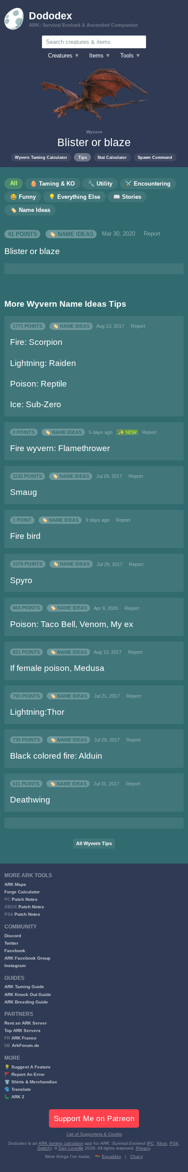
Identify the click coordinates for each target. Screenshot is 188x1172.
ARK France (24, 1038)
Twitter (11, 943)
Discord (12, 935)
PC (151, 1143)
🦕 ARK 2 (14, 1096)
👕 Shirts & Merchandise (30, 1081)
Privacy (143, 1148)
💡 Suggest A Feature (27, 1066)
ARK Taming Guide (24, 986)
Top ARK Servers (22, 1030)
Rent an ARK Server (25, 1023)
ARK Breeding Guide (26, 1002)
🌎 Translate (17, 1089)
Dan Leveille (71, 1148)
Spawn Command (155, 157)
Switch (43, 1148)
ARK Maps (15, 884)
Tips (82, 157)
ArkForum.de (25, 1045)
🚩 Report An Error (24, 1074)
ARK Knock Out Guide (27, 994)
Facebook (14, 950)
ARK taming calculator (60, 1143)
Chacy (136, 1156)
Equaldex (111, 1156)
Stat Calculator (112, 157)
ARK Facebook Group (27, 958)
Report (152, 234)
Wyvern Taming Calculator (41, 157)
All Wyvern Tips (94, 843)
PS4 (174, 1143)
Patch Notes (25, 899)
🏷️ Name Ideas (71, 234)
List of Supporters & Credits (94, 1134)
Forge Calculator (22, 891)
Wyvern (94, 131)
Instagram (15, 965)
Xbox (162, 1143)
